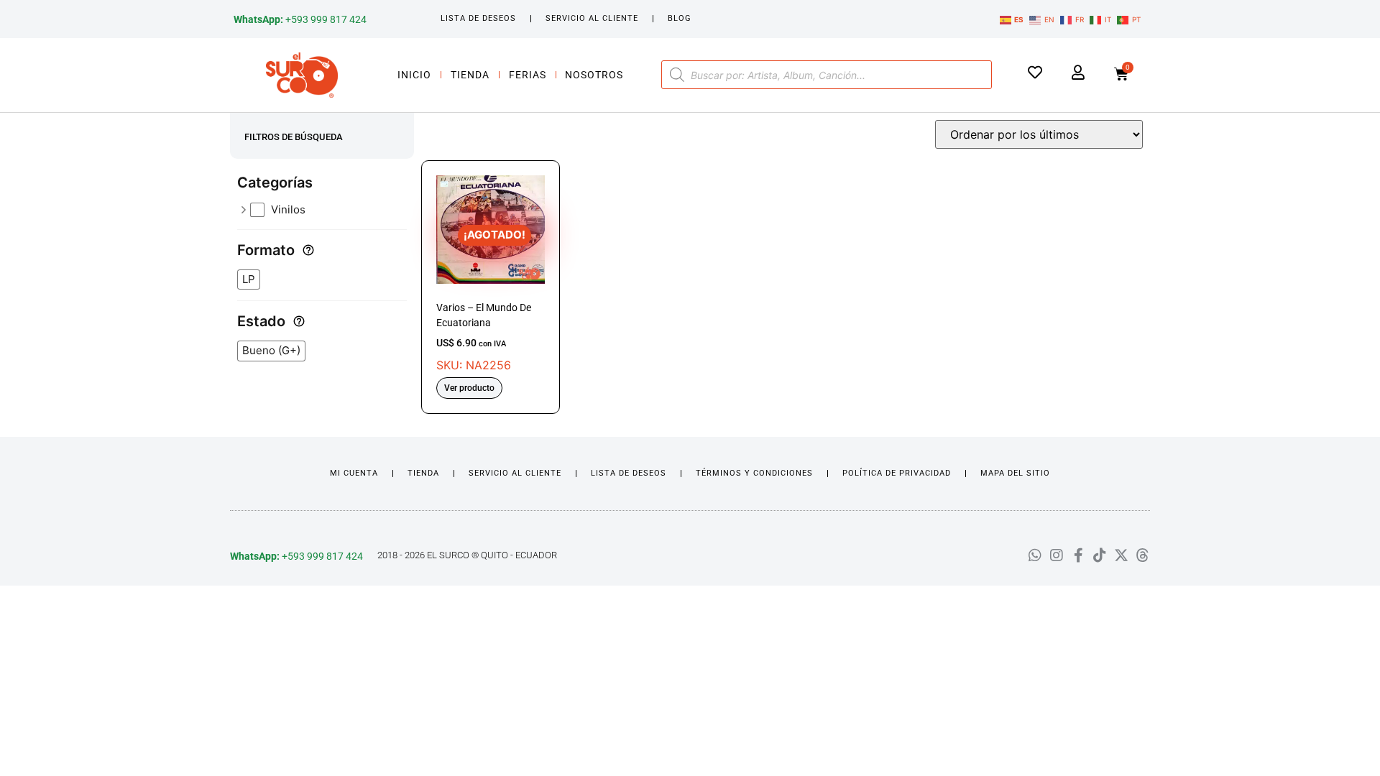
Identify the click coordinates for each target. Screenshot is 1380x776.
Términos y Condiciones (754, 473)
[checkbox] (328, 210)
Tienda (470, 74)
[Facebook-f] (1078, 555)
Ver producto (469, 388)
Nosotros (594, 74)
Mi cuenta (354, 473)
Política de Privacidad (896, 473)
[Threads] (1143, 555)
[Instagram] (1056, 555)
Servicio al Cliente (592, 18)
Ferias (527, 74)
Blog (679, 18)
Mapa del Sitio (1015, 473)
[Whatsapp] (1035, 555)
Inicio (414, 74)
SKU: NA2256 (483, 300)
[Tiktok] (1099, 555)
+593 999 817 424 (300, 19)
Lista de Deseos (478, 18)
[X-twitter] (1121, 555)
